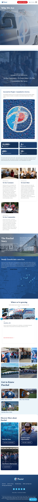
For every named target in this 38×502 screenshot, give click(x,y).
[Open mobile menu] (36, 2)
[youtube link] (24, 489)
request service (22, 2)
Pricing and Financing (7, 485)
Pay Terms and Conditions (22, 492)
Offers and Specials (27, 483)
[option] (18, 326)
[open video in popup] (10, 393)
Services (4, 483)
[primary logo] (4, 3)
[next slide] (36, 319)
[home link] (19, 479)
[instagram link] (21, 489)
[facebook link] (14, 489)
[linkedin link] (19, 489)
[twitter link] (16, 489)
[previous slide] (1, 319)
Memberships (18, 483)
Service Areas (10, 483)
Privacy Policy (14, 492)
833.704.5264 (32, 2)
